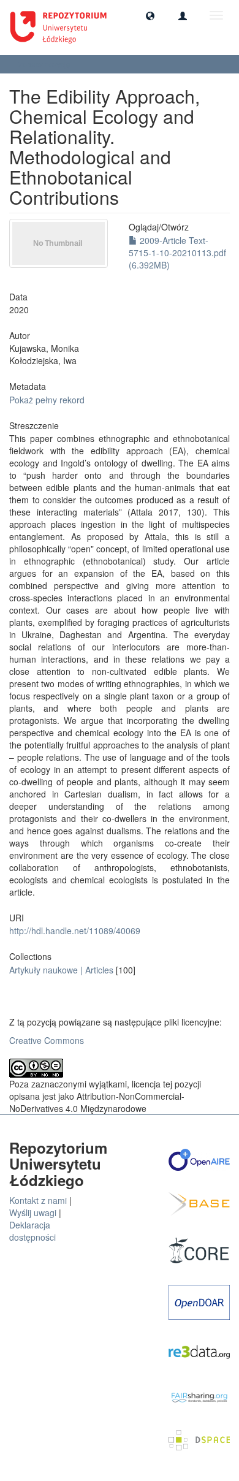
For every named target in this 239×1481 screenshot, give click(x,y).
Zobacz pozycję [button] (45, 64)
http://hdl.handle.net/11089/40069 (74, 930)
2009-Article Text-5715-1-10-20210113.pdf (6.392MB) (177, 252)
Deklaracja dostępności (32, 1231)
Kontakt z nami (38, 1200)
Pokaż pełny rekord (47, 400)
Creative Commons (46, 1040)
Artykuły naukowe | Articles (61, 970)
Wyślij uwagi (32, 1212)
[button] (150, 15)
